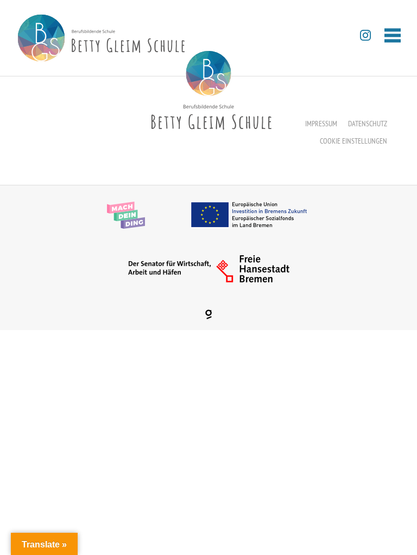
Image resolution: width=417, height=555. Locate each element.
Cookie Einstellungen (353, 141)
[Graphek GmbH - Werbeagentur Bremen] (208, 314)
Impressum (321, 123)
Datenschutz (367, 123)
